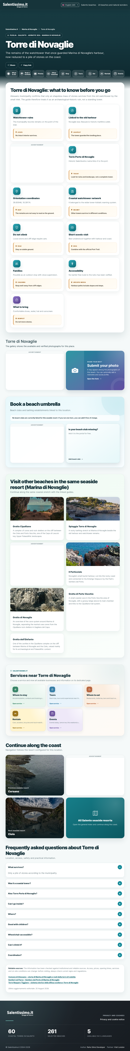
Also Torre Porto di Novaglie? (22, 893)
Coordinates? (15, 955)
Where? (12, 914)
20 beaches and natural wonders (112, 5)
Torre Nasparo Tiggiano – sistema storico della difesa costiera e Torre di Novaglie (43, 983)
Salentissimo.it (12, 29)
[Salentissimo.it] (16, 4)
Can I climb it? (15, 945)
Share (12, 65)
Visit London (119, 1047)
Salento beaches (88, 5)
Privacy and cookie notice (112, 1019)
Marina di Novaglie (29, 29)
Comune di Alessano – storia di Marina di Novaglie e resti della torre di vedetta (42, 977)
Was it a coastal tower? (19, 883)
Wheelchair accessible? (20, 934)
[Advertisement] (37, 164)
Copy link (27, 65)
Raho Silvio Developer (96, 1047)
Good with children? (18, 924)
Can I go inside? (16, 903)
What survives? (16, 867)
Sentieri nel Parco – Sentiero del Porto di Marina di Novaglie (33, 980)
